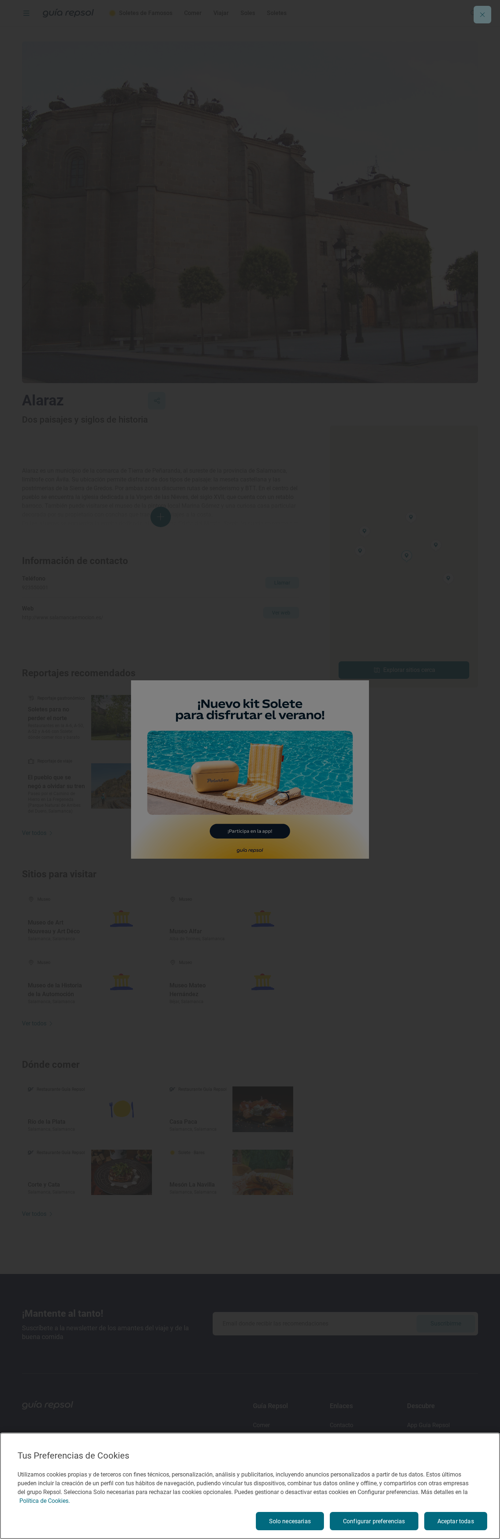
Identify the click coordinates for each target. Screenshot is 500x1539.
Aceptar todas (455, 1521)
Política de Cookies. (44, 1500)
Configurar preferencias (374, 1521)
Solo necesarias (290, 1521)
